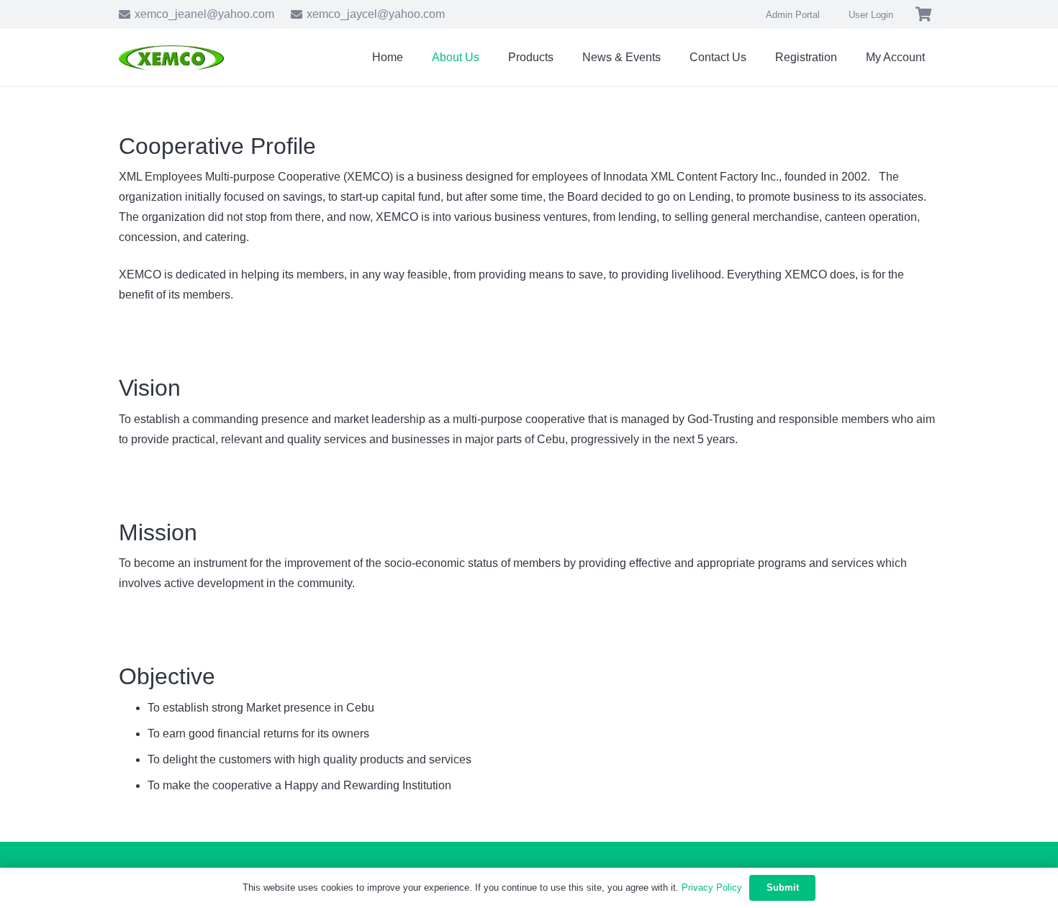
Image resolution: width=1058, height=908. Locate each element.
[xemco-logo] (171, 58)
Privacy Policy (712, 887)
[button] (847, 57)
